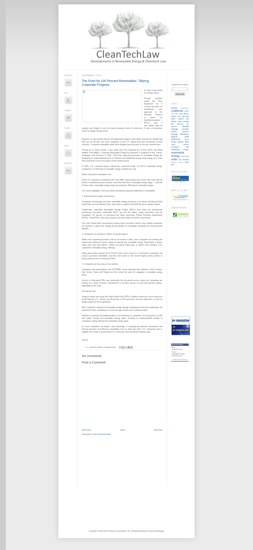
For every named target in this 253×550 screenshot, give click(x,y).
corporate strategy (95, 347)
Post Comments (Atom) (102, 434)
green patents (180, 144)
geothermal (175, 139)
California (177, 110)
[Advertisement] (180, 267)
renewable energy (109, 347)
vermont (185, 160)
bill (185, 113)
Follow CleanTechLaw (180, 359)
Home (122, 430)
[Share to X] (126, 347)
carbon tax (183, 119)
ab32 (181, 114)
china (173, 121)
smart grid (185, 156)
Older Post (158, 430)
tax (180, 160)
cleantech (175, 356)
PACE (187, 111)
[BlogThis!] (123, 347)
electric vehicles (180, 132)
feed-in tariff (180, 137)
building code (176, 116)
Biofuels (174, 108)
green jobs (183, 142)
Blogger (161, 531)
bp (188, 114)
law (181, 356)
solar (174, 159)
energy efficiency (180, 134)
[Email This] (120, 347)
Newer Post (86, 430)
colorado (185, 129)
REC (176, 114)
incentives (175, 147)
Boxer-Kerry (185, 108)
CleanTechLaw (177, 349)
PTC (172, 114)
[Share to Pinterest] (131, 347)
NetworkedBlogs (177, 344)
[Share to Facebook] (128, 347)
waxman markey (177, 162)
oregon (186, 150)
